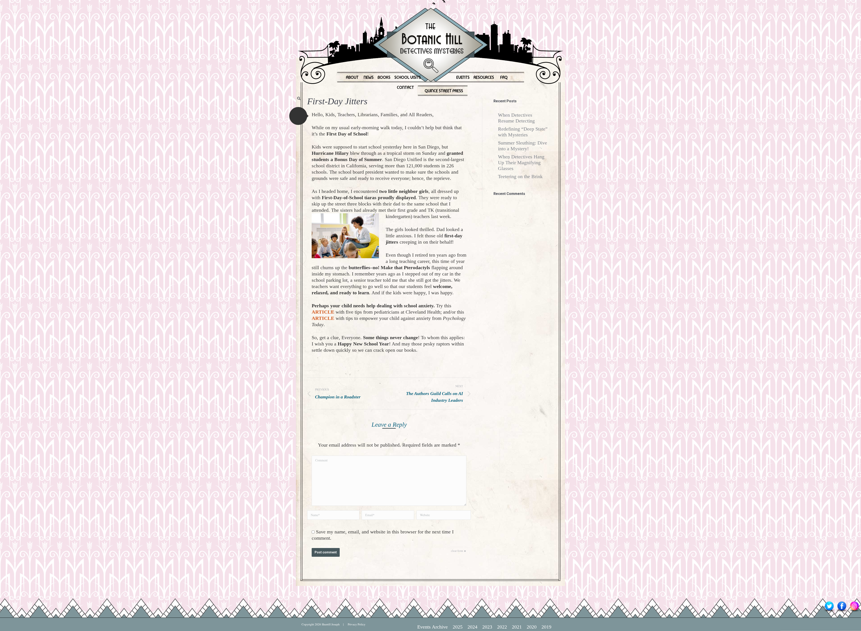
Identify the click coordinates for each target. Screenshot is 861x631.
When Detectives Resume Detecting (516, 118)
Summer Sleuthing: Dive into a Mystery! (522, 145)
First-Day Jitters (337, 101)
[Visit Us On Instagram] (854, 611)
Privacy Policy (354, 624)
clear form (457, 550)
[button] (298, 116)
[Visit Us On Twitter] (829, 611)
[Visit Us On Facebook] (841, 611)
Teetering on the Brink (520, 176)
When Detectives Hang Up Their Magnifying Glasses (521, 162)
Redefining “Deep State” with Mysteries (523, 132)
